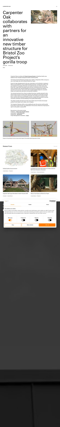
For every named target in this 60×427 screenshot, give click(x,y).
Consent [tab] (12, 204)
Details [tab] (30, 204)
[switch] (23, 220)
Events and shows (40, 172)
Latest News (5, 170)
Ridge (27, 115)
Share (4, 67)
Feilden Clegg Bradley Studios (22, 111)
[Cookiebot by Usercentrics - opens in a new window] (50, 201)
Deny (13, 224)
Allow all (47, 224)
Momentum (19, 114)
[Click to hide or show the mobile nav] (56, 6)
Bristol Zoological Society (30, 76)
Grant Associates (21, 113)
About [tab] (47, 204)
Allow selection (30, 224)
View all (55, 146)
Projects (10, 170)
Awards (4, 195)
